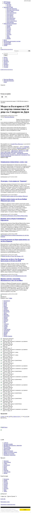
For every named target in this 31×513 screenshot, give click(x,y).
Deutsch (9, 27)
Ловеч (5, 313)
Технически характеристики (8, 504)
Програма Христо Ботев (13, 10)
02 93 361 (3, 499)
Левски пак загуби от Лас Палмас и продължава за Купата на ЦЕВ (12, 260)
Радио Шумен (10, 22)
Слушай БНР (7, 3)
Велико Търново (8, 336)
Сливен (6, 325)
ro (12, 49)
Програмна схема (5, 501)
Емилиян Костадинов (22, 153)
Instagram (26, 146)
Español (8, 31)
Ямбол (5, 334)
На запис (9, 6)
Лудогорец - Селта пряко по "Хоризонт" (14, 181)
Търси (5, 55)
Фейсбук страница (21, 148)
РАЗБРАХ (25, 509)
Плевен (5, 318)
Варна (5, 303)
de (2, 49)
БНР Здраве (7, 152)
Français (9, 30)
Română (9, 38)
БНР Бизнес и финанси (17, 152)
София (5, 328)
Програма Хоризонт (12, 8)
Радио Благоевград (11, 12)
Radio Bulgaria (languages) (10, 23)
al (9, 49)
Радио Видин (10, 16)
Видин (5, 304)
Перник (6, 317)
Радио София (10, 11)
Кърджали (6, 310)
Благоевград (7, 300)
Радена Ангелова (5, 154)
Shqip (8, 35)
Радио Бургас (10, 14)
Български (9, 25)
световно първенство (15, 154)
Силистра (6, 323)
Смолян (6, 326)
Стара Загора (7, 329)
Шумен (5, 333)
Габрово (6, 307)
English (8, 26)
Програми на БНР (8, 7)
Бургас (5, 302)
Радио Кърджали (11, 18)
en (1, 49)
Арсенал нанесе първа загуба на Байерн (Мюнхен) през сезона (14, 199)
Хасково (6, 332)
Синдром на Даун (25, 154)
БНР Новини (14, 150)
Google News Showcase (17, 144)
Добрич (6, 309)
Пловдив (6, 319)
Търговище (6, 330)
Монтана (6, 314)
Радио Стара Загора (12, 21)
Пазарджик (6, 315)
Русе (5, 322)
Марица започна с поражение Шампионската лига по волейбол (12, 279)
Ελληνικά (9, 34)
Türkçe (8, 37)
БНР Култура (22, 150)
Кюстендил (6, 311)
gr (8, 49)
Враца (5, 306)
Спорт (5, 82)
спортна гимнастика (6, 156)
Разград (6, 321)
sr (7, 49)
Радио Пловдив (11, 19)
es (6, 49)
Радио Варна (10, 15)
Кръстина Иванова (8, 79)
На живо (9, 4)
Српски (9, 33)
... (6, 418)
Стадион (13, 153)
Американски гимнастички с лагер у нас (14, 162)
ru (3, 49)
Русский (9, 29)
